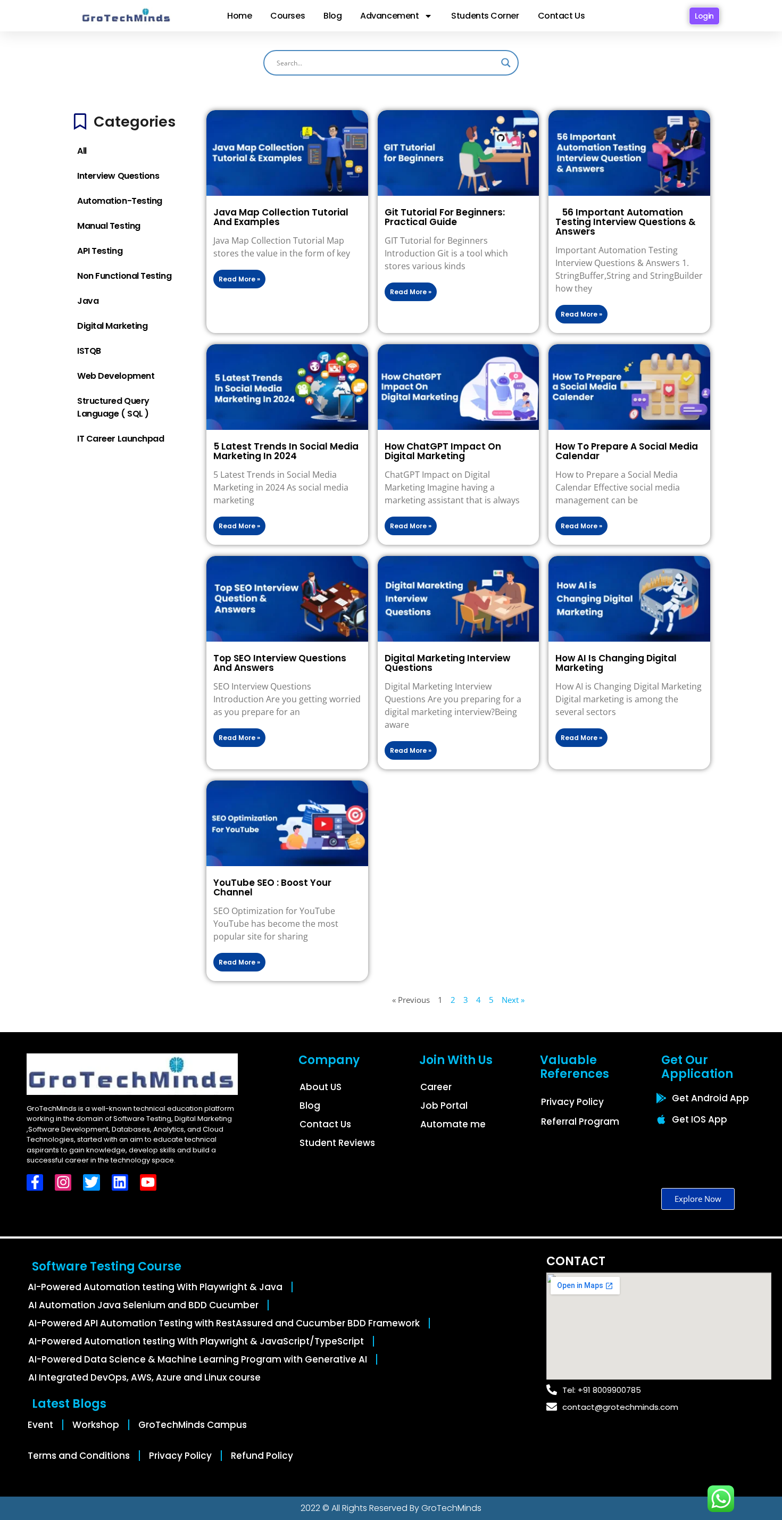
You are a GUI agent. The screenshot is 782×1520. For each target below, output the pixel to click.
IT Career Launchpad (120, 439)
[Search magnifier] (505, 62)
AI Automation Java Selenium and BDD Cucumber (143, 1305)
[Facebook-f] (35, 1182)
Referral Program (580, 1121)
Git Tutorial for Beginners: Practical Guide (445, 217)
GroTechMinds (451, 1508)
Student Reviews (337, 1142)
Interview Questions (118, 176)
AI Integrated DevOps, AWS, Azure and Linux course (144, 1377)
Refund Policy (262, 1455)
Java (87, 301)
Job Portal (444, 1105)
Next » (513, 999)
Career (436, 1087)
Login (704, 16)
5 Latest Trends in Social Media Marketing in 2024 (286, 451)
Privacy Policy (572, 1101)
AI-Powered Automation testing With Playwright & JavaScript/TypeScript (196, 1341)
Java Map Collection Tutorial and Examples (280, 217)
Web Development (115, 376)
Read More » (239, 279)
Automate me (453, 1124)
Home (239, 16)
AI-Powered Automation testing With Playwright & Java (155, 1287)
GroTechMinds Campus (192, 1424)
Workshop (95, 1424)
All (82, 151)
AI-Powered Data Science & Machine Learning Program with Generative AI (197, 1359)
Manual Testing (108, 226)
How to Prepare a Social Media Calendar (626, 451)
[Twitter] (91, 1182)
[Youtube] (148, 1182)
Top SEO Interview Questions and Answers (279, 663)
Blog (332, 16)
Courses (287, 16)
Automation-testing (119, 201)
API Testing (99, 251)
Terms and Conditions (79, 1455)
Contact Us (561, 16)
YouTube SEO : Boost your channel (272, 887)
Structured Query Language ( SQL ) (113, 407)
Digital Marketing (112, 326)
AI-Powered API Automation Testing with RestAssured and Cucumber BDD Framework (224, 1323)
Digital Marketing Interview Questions (447, 663)
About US (321, 1087)
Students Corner (485, 16)
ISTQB (89, 351)
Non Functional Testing (124, 276)
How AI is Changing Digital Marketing (616, 663)
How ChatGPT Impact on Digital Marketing (443, 451)
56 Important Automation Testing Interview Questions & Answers (625, 222)
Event (40, 1424)
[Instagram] (63, 1182)
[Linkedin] (120, 1182)
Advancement (389, 16)
